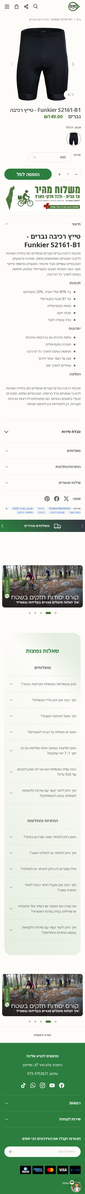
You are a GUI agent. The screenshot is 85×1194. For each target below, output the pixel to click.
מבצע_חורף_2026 (22, 508)
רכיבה (41, 512)
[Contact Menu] (76, 1187)
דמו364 (66, 1183)
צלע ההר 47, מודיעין (37, 1064)
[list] (42, 64)
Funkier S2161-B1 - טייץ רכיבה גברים (50, 19)
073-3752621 (37, 1073)
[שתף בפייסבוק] (56, 498)
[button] (30, 613)
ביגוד (41, 508)
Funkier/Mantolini (59, 508)
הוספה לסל (28, 174)
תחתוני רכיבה (25, 512)
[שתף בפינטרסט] (47, 498)
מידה (77, 155)
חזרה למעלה (42, 1035)
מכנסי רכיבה (57, 512)
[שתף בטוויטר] (66, 498)
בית (78, 19)
